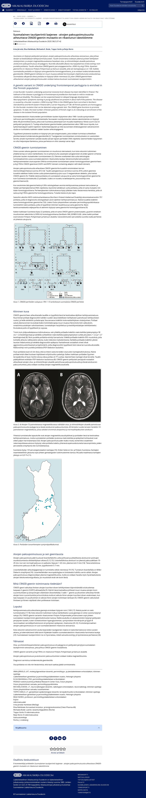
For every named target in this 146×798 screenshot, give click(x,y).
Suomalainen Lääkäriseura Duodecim (93, 785)
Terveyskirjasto (84, 793)
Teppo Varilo (56, 49)
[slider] (22, 44)
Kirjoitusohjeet (64, 10)
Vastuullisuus (83, 777)
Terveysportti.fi (126, 2)
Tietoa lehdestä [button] (79, 10)
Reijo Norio (68, 49)
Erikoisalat (21, 10)
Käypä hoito (83, 790)
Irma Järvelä (18, 49)
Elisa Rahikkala (30, 49)
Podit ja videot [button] (34, 10)
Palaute (81, 782)
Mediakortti (83, 775)
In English (93, 10)
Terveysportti (83, 787)
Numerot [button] (10, 10)
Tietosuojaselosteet (86, 780)
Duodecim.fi (139, 2)
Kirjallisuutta (21, 728)
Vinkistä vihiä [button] (49, 10)
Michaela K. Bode (43, 49)
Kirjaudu (141, 10)
